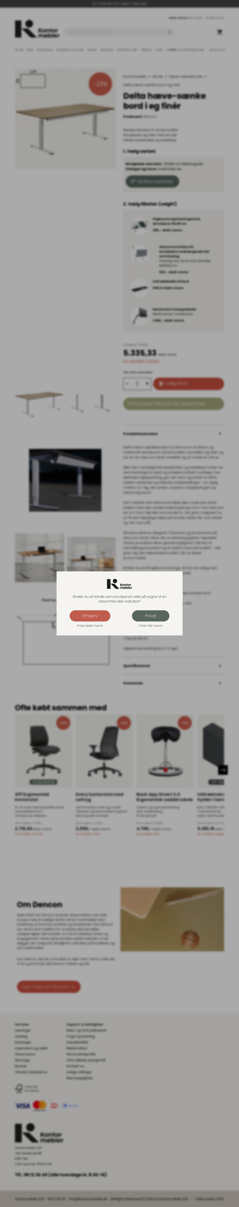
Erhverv (90, 616)
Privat (150, 616)
